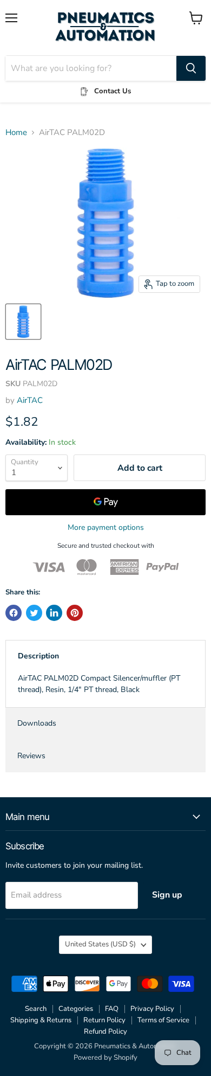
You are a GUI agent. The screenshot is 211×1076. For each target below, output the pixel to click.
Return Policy (104, 1020)
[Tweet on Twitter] (34, 613)
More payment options (106, 527)
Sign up (167, 895)
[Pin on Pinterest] (75, 613)
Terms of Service (163, 1020)
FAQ (111, 1009)
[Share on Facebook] (13, 613)
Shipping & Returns (40, 1020)
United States (100, 944)
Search (36, 1009)
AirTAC (30, 400)
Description (38, 656)
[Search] (191, 68)
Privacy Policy (152, 1009)
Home (16, 132)
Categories (75, 1009)
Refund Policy (105, 1031)
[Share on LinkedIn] (54, 613)
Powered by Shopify (105, 1057)
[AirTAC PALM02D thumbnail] (23, 321)
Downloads (36, 723)
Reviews (31, 756)
